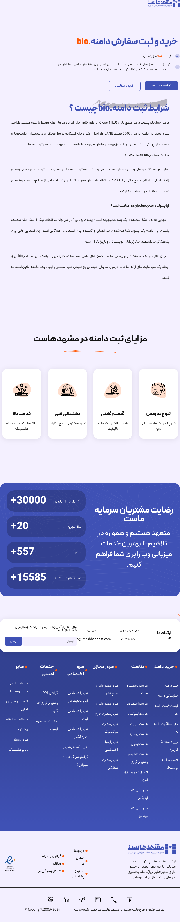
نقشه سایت (81, 909)
